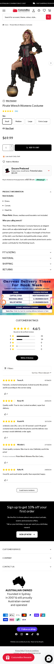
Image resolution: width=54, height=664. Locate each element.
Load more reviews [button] (27, 490)
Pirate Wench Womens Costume (21, 25)
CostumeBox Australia (23, 642)
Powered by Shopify (37, 642)
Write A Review (27, 358)
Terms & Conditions (32, 650)
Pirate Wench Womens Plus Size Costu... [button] (30, 456)
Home (6, 25)
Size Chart (10, 128)
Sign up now (25, 534)
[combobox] (41, 373)
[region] (26, 336)
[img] (3, 111)
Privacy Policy (19, 650)
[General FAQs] (39, 10)
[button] (4, 10)
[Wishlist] (44, 10)
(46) (16, 111)
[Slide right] (51, 63)
